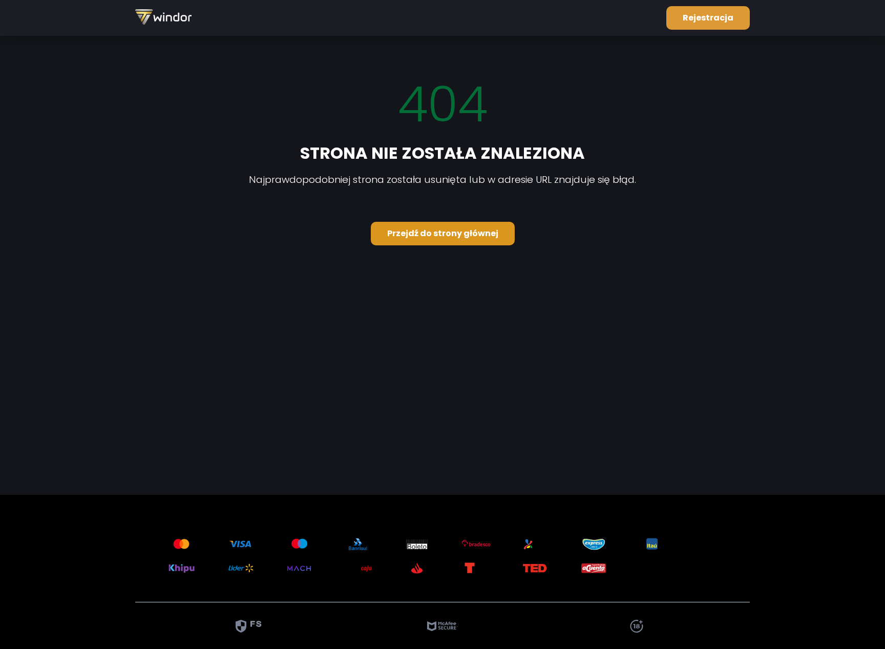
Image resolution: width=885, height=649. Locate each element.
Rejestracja (708, 18)
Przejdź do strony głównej (442, 233)
